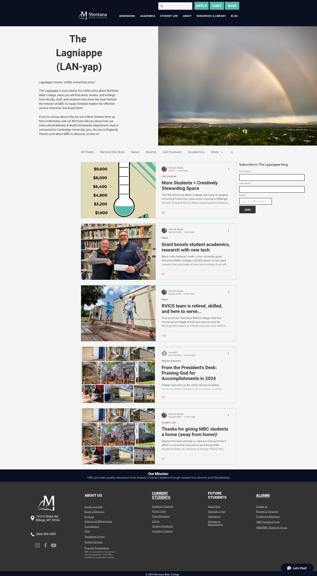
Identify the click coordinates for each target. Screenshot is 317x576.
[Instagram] (37, 545)
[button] (231, 152)
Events (151, 152)
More (215, 152)
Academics (196, 152)
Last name (245, 183)
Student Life (169, 422)
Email (242, 195)
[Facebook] (45, 545)
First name (245, 171)
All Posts (87, 152)
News (135, 152)
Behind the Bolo (112, 152)
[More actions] (229, 169)
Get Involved (172, 152)
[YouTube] (53, 545)
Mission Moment (171, 360)
